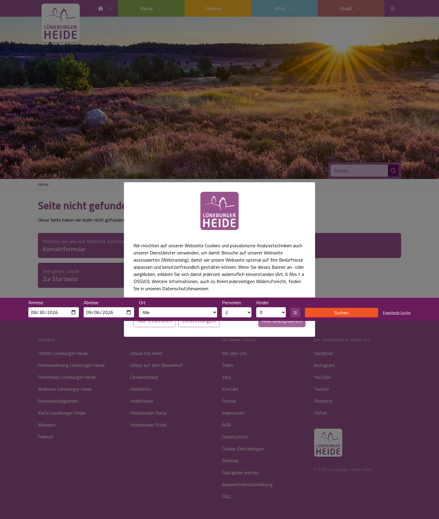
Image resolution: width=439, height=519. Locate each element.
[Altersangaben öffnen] (295, 312)
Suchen (341, 312)
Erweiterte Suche (397, 312)
